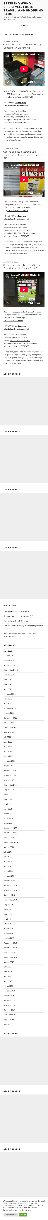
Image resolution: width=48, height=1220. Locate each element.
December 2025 (10, 665)
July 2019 (7, 909)
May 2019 (7, 919)
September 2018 (10, 957)
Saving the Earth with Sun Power (16, 621)
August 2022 (8, 732)
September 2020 (10, 842)
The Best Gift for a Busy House (16, 611)
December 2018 (10, 943)
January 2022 (8, 766)
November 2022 (10, 718)
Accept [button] (23, 1215)
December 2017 (10, 1000)
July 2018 (7, 967)
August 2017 (8, 1020)
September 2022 (10, 727)
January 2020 (9, 881)
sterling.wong (20, 103)
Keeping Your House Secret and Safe (18, 616)
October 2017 (9, 1010)
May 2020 (7, 862)
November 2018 (10, 948)
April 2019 (7, 924)
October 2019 (9, 895)
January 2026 (9, 660)
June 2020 (7, 857)
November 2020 (10, 833)
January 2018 (8, 996)
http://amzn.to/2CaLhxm (20, 117)
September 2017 (10, 1015)
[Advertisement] (24, 401)
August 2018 (8, 962)
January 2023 (9, 713)
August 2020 (8, 847)
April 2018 (7, 981)
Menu (25, 26)
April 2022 (7, 751)
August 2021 (8, 790)
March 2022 (8, 756)
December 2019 (10, 885)
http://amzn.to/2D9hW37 (19, 123)
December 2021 (10, 771)
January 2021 (8, 823)
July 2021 (7, 794)
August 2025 (8, 675)
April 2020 (7, 866)
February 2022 (9, 761)
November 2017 (10, 1005)
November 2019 (10, 890)
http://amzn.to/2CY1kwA (13, 321)
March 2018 (8, 986)
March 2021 (8, 814)
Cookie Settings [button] (10, 1215)
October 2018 (9, 953)
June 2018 (7, 972)
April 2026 (7, 651)
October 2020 (9, 838)
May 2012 (7, 1024)
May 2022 (7, 747)
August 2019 (8, 905)
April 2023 (7, 699)
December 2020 (10, 828)
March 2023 (8, 703)
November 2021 (10, 775)
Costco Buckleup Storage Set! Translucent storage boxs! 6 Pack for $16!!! (23, 155)
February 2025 (9, 694)
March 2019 (8, 929)
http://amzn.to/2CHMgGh (23, 97)
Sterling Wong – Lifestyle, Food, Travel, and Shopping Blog (23, 9)
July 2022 (7, 737)
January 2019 (8, 938)
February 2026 (9, 656)
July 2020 (7, 852)
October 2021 (9, 780)
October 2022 (9, 723)
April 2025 (7, 689)
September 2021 (10, 785)
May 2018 (7, 976)
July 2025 (7, 680)
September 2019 (10, 900)
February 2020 (9, 876)
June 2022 (7, 742)
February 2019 (9, 933)
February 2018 (9, 991)
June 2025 (7, 684)
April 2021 (7, 809)
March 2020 (8, 871)
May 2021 (7, 804)
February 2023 (9, 708)
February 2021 (9, 818)
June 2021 (7, 799)
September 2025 (10, 670)
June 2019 (7, 914)
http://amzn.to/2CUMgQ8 (17, 210)
